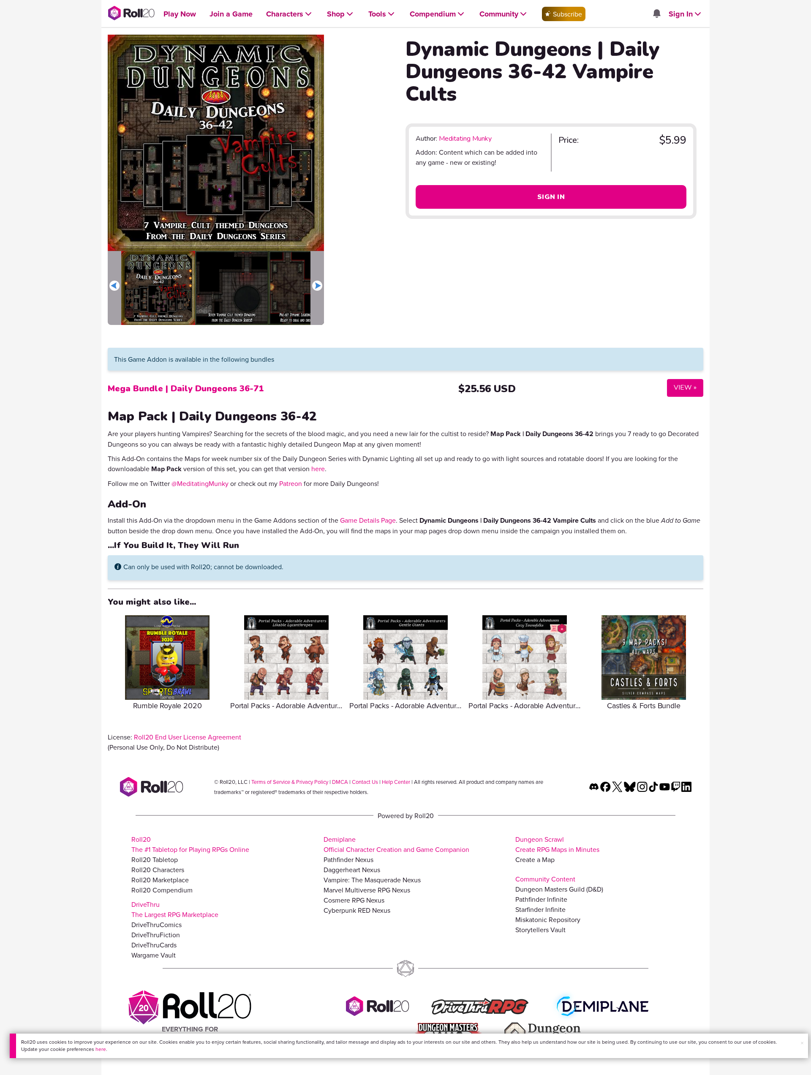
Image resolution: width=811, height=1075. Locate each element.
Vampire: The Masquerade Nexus (372, 879)
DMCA (340, 782)
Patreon (290, 483)
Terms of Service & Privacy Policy (289, 782)
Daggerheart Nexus (352, 869)
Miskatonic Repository (547, 919)
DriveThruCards (154, 944)
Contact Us (365, 782)
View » (682, 387)
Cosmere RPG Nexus (354, 900)
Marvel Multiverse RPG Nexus (367, 890)
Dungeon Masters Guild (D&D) (559, 889)
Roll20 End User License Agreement (187, 737)
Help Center (396, 782)
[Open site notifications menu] (656, 14)
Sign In (551, 197)
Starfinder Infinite (540, 909)
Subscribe (566, 14)
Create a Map (535, 859)
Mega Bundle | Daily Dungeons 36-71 (186, 388)
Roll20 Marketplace (160, 879)
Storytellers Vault (540, 929)
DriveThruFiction (155, 934)
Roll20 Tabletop (154, 859)
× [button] (802, 1043)
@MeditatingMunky (200, 483)
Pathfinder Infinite (541, 899)
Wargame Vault (153, 955)
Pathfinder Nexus (348, 859)
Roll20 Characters (157, 869)
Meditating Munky (465, 138)
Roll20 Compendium (162, 890)
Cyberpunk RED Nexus (357, 910)
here (100, 1049)
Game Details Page (368, 520)
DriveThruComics (156, 924)
